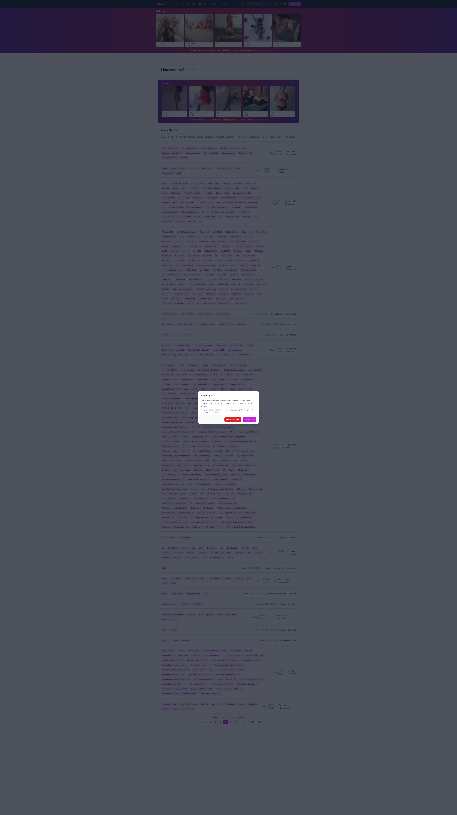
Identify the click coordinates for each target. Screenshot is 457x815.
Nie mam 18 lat (232, 419)
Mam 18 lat (249, 419)
